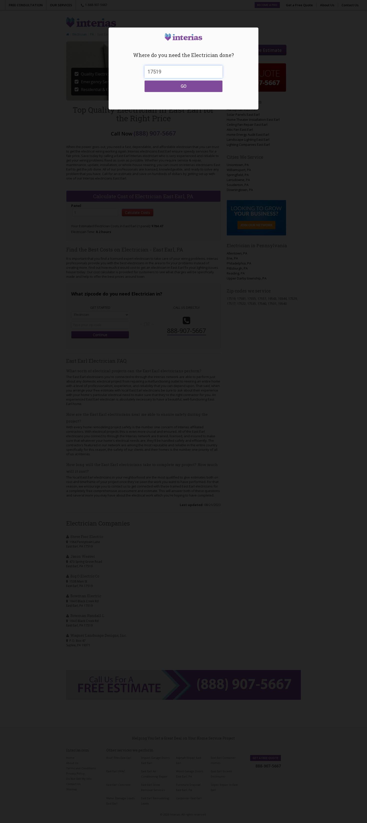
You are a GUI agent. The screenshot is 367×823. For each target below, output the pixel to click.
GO (183, 86)
